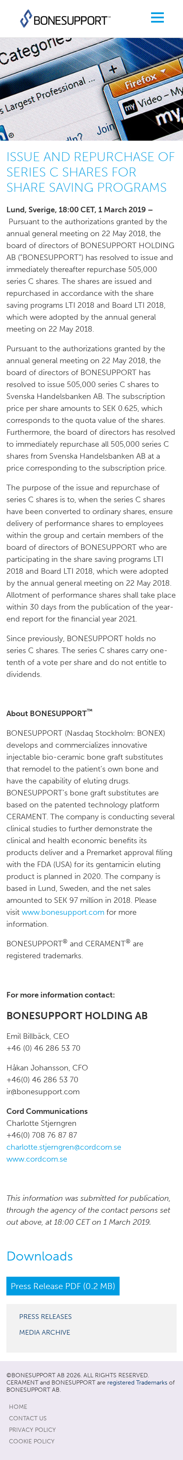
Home (18, 1407)
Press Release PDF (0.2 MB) (63, 1286)
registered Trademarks (137, 1382)
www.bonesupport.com (63, 912)
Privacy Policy (32, 1430)
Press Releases (45, 1317)
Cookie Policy (31, 1441)
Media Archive (44, 1332)
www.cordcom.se (36, 1159)
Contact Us (28, 1418)
